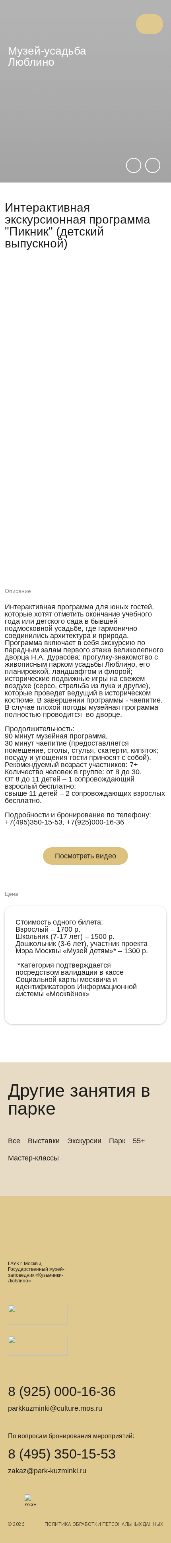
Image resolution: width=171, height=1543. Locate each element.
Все (14, 1141)
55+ (139, 1141)
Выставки (44, 1141)
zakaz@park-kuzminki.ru (47, 1470)
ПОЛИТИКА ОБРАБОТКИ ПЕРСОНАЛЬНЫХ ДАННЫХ (104, 1524)
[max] (30, 1500)
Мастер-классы (33, 1158)
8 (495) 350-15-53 (62, 1454)
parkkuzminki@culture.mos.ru (55, 1408)
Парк (117, 1141)
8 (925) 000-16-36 (62, 1391)
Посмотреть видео (85, 856)
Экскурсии (84, 1141)
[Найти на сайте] (121, 24)
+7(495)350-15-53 (33, 822)
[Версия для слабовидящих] (105, 24)
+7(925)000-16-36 (95, 822)
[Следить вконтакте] (13, 1500)
